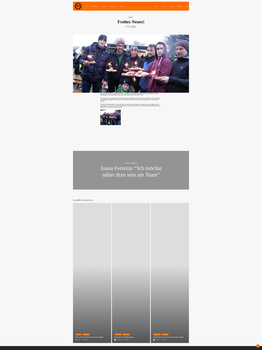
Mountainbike (126, 334)
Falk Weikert (132, 26)
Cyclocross (78, 334)
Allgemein (130, 17)
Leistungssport (86, 334)
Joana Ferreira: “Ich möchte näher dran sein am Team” (131, 170)
